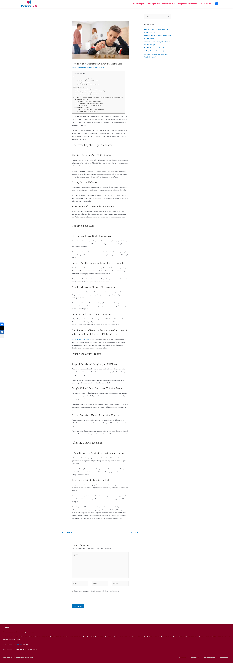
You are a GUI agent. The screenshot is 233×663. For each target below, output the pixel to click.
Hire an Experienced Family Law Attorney (87, 89)
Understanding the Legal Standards (84, 79)
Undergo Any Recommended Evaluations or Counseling (91, 91)
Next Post (134, 532)
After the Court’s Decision (81, 107)
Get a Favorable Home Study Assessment (87, 95)
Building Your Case (79, 87)
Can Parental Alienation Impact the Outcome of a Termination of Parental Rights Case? (98, 97)
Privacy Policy (209, 658)
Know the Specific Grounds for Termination (88, 85)
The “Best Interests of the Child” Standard (87, 81)
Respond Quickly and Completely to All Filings (89, 101)
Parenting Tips (168, 4)
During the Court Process (81, 99)
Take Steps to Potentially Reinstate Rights (87, 111)
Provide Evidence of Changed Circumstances (88, 93)
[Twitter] (2, 328)
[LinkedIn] (2, 332)
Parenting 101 (139, 4)
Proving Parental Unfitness (83, 83)
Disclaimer (224, 658)
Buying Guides (154, 4)
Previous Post (67, 532)
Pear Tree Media (17, 644)
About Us (182, 658)
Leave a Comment (77, 67)
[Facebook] (2, 324)
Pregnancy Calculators (187, 4)
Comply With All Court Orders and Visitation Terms (90, 103)
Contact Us (206, 4)
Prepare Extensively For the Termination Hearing (89, 105)
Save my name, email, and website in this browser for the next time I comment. (96, 591)
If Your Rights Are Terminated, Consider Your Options (90, 109)
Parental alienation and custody (80, 339)
